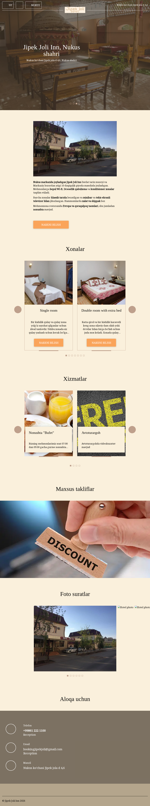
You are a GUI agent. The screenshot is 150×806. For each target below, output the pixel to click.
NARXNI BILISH (51, 224)
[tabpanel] (48, 305)
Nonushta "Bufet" (41, 433)
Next (132, 309)
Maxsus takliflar (75, 489)
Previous (18, 309)
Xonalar (75, 249)
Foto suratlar (75, 594)
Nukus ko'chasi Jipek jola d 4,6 (44, 768)
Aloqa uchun (75, 699)
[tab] (70, 103)
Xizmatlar (75, 379)
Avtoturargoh (91, 433)
